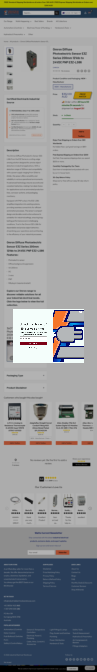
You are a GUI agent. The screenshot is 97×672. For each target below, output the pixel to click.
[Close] (80, 312)
